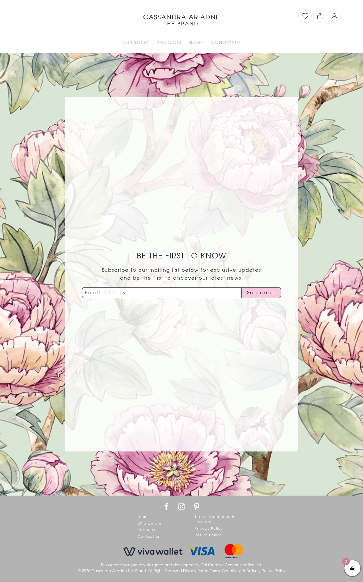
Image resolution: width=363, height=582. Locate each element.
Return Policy (208, 535)
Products (146, 530)
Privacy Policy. (196, 571)
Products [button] (169, 42)
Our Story (136, 42)
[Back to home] (181, 16)
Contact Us (226, 42)
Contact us (149, 536)
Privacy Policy (209, 528)
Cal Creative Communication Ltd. (231, 565)
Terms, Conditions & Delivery (214, 519)
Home (196, 42)
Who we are (150, 523)
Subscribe (261, 292)
